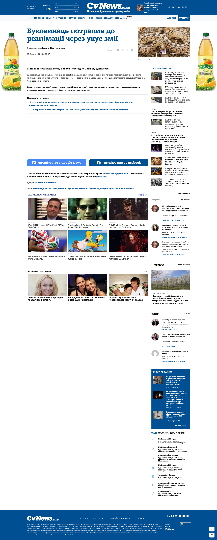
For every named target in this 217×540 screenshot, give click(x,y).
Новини (39, 18)
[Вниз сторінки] (211, 535)
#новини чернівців (89, 189)
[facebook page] (173, 7)
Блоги (81, 18)
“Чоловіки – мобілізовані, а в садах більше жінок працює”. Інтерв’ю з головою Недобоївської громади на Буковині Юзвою (169, 299)
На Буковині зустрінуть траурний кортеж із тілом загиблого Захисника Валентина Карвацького (177, 171)
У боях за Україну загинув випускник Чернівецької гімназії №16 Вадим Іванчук (177, 161)
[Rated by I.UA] (185, 524)
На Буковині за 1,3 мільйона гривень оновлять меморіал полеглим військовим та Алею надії (176, 124)
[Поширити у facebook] (118, 50)
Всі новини (184, 193)
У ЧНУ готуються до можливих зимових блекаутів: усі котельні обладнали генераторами (167, 114)
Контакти (98, 518)
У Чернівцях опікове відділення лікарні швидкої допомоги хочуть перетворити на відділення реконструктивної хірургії (168, 138)
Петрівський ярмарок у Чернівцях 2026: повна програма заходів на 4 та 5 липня (153, 7)
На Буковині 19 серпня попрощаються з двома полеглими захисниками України (172, 441)
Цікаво (108, 18)
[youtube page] (179, 7)
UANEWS (184, 18)
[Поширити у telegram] (132, 50)
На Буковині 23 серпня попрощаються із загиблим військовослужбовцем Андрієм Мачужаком (171, 458)
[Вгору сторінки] (211, 529)
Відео (98, 18)
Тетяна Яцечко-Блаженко (175, 237)
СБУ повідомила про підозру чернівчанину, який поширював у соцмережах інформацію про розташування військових (176, 78)
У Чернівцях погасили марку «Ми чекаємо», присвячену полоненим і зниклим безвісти (80, 110)
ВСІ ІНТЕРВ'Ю (184, 264)
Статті (72, 18)
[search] (30, 17)
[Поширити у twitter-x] (122, 50)
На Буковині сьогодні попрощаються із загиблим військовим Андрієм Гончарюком (172, 449)
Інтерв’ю (61, 18)
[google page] (169, 7)
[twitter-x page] (176, 7)
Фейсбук (102, 177)
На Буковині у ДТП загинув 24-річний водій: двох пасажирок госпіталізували (171, 485)
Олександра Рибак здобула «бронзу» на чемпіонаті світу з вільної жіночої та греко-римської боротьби (177, 149)
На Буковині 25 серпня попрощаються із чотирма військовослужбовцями (177, 100)
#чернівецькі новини (111, 189)
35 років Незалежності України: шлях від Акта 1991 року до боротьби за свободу (177, 182)
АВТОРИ (171, 18)
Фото (90, 18)
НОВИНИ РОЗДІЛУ (181, 425)
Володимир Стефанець (173, 361)
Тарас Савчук (168, 330)
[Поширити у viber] (127, 50)
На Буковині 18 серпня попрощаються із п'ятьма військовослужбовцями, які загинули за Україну (170, 468)
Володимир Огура (171, 347)
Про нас (84, 518)
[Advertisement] (87, 138)
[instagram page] (186, 7)
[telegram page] (182, 7)
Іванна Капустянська (53, 48)
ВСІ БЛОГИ (185, 313)
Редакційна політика (119, 518)
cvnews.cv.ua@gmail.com (115, 174)
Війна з (123, 17)
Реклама (139, 518)
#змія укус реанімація (45, 189)
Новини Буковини (47, 183)
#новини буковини (68, 189)
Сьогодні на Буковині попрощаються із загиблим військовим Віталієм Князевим (171, 477)
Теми (49, 18)
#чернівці (129, 189)
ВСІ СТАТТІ (185, 200)
